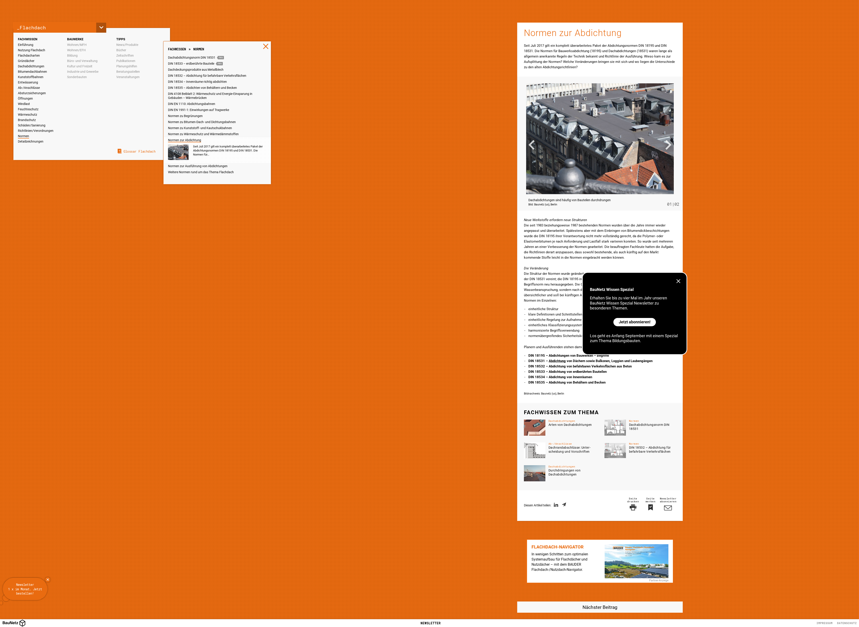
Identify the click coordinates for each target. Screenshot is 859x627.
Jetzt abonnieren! (635, 322)
